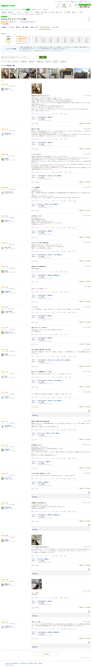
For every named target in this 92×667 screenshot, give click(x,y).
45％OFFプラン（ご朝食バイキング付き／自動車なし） (48, 204)
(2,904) (45, 27)
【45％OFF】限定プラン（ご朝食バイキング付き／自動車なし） (50, 380)
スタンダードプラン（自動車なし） (44, 461)
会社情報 (7, 663)
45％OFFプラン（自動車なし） (44, 482)
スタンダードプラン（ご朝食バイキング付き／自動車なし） (49, 433)
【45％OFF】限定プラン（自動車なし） (45, 142)
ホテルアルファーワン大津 (13, 19)
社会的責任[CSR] (24, 663)
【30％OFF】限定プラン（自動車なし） (45, 117)
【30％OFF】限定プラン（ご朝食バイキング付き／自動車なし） (50, 175)
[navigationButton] (88, 73)
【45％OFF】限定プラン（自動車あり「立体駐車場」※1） (49, 275)
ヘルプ (55, 1)
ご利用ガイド (60, 1)
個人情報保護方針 (15, 663)
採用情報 (31, 663)
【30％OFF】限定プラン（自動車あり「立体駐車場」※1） (49, 632)
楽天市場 (81, 1)
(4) (25, 27)
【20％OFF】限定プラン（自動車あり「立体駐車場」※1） (49, 514)
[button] (5, 73)
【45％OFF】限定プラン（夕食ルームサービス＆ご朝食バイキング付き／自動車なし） (54, 360)
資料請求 (40, 663)
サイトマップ (67, 1)
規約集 (35, 663)
